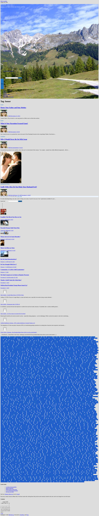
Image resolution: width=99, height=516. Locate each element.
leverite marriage (75, 418)
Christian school (56, 365)
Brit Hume (77, 357)
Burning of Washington (33, 358)
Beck (75, 352)
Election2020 (65, 385)
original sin (82, 434)
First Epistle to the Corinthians (55, 394)
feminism (7, 392)
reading (77, 446)
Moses (44, 428)
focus (96, 394)
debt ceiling (22, 378)
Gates (17, 399)
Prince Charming (63, 442)
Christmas (36, 366)
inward (33, 412)
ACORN (93, 338)
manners (39, 422)
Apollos (5, 346)
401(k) (55, 337)
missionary (12, 427)
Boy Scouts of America (32, 357)
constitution (58, 372)
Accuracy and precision (82, 338)
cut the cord (21, 377)
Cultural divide (73, 375)
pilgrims (17, 439)
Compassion (17, 371)
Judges (63, 414)
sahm (67, 452)
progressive (38, 444)
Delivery (2, 379)
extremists (32, 390)
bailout (25, 351)
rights (81, 450)
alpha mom (19, 341)
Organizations (77, 434)
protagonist (80, 444)
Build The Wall (4, 358)
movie (69, 428)
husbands (27, 408)
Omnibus (19, 434)
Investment (29, 412)
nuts (30, 433)
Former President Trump (52, 395)
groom (9, 403)
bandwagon (51, 351)
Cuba (55, 375)
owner (28, 435)
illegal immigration (87, 408)
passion (89, 435)
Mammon (25, 422)
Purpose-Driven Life (58, 445)
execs (2, 390)
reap (11, 447)
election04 (29, 385)
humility (2, 408)
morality (15, 428)
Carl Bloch (89, 360)
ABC (90, 337)
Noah (69, 431)
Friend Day (95, 396)
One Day (39, 434)
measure (94, 423)
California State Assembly (87, 358)
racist (12, 446)
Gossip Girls (93, 401)
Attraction (87, 349)
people (94, 436)
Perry (6, 438)
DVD (74, 383)
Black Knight (72, 355)
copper (32, 373)
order (66, 434)
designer (16, 380)
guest (30, 403)
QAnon (68, 445)
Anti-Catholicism (35, 345)
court (5, 374)
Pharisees (47, 438)
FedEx (69, 391)
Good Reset (43, 401)
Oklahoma (85, 433)
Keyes (34, 416)
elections (81, 385)
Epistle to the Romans (56, 388)
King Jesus (90, 416)
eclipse (18, 384)
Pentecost (85, 436)
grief (7, 403)
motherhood (58, 428)
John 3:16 (79, 413)
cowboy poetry (29, 374)
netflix (43, 430)
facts (49, 390)
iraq (39, 412)
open (52, 434)
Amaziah (32, 341)
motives (66, 428)
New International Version (66, 430)
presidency (81, 441)
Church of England (20, 367)
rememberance (8, 448)
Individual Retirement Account (82, 410)
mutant (33, 429)
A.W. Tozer (85, 337)
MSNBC (82, 428)
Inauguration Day (48, 410)
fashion (12, 391)
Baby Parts (81, 350)
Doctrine (43, 382)
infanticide (8, 411)
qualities (77, 445)
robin (8, 451)
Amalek (28, 341)
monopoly (90, 427)
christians (32, 366)
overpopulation (16, 435)
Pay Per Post (43, 436)
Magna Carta (9, 422)
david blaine (77, 377)
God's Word (78, 400)
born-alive (19, 357)
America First (74, 341)
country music (87, 373)
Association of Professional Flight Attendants (17, 349)
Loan (6, 420)
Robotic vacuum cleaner (15, 451)
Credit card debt (72, 374)
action (2, 339)
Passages (85, 435)
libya (25, 419)
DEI (85, 378)
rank (41, 446)
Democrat (22, 379)
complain (22, 371)
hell (55, 405)
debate (5, 378)
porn (58, 440)
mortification (40, 428)
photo (76, 438)
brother (84, 357)
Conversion (26, 373)
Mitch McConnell (24, 427)
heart (26, 405)
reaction (67, 446)
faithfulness (66, 390)
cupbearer (3, 377)
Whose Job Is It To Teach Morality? (10, 236)
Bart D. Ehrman (14, 352)
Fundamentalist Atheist (44, 397)
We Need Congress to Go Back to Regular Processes (15, 275)
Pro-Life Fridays (6, 444)
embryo (27, 386)
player (68, 439)
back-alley (20, 351)
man (29, 422)
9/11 (68, 337)
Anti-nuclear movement (60, 345)
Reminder (20, 448)
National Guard (84, 429)
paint (33, 435)
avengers (30, 350)
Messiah (2, 425)
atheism (33, 349)
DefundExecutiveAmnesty (73, 378)
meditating (9, 424)
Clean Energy (85, 367)
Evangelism (65, 389)
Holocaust (50, 406)
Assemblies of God (80, 347)
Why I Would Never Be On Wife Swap (14, 139)
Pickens (7, 439)
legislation (37, 418)
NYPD (33, 433)
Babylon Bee (86, 350)
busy (46, 358)
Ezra (42, 390)
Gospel (69, 401)
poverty (86, 440)
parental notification (64, 435)
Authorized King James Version (19, 350)
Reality (87, 446)
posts (83, 440)
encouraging (64, 386)
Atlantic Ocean (44, 349)
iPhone (36, 412)
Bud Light (91, 357)
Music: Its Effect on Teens (8, 248)
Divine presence (18, 382)
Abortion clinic (30, 338)
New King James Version (83, 430)
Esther (15, 389)
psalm (24, 445)
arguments (3, 347)
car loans (74, 360)
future (70, 397)
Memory (59, 424)
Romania (36, 451)
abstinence (51, 338)
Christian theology (64, 365)
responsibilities (94, 448)
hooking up (21, 407)
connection (15, 372)
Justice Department (81, 414)
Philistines (64, 438)
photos (85, 438)
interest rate (53, 411)
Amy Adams (21, 344)
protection (85, 444)
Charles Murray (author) (35, 362)
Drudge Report (57, 383)
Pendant (77, 436)
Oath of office (38, 433)
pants (52, 435)
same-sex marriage (90, 452)
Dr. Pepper (19, 383)
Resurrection (12, 450)
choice (24, 363)
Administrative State (42, 339)
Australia (6, 350)
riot (87, 450)
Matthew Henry (50, 423)
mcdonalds (76, 423)
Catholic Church (47, 361)
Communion (95, 369)
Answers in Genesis (8, 345)
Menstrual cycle (67, 424)
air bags (21, 340)
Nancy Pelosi (53, 429)
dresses (46, 383)
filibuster (45, 392)
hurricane (19, 408)
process (11, 444)
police (2, 440)
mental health (73, 424)
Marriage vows (83, 422)
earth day (80, 383)
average (34, 350)
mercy (93, 424)
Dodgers (64, 382)
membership (37, 424)
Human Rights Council (90, 407)
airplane (32, 340)
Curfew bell (7, 377)
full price (22, 397)
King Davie (72, 416)
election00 (24, 385)
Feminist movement (13, 392)
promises (50, 444)
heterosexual (65, 405)
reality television (6, 447)
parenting (70, 435)
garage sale (83, 397)
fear (36, 391)
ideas (62, 408)
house (49, 407)
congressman (90, 371)
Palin (40, 435)
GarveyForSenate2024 (5, 399)
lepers (49, 418)
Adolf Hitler (57, 339)
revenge (49, 450)
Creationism (51, 374)
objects (62, 433)
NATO (9, 430)
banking (55, 351)
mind (64, 425)
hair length (63, 403)
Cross (38, 375)
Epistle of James (26, 388)
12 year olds (12, 337)
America (69, 341)
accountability (74, 338)
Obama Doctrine (47, 433)
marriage (78, 422)
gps (28, 402)
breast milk (62, 357)
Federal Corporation (44, 391)
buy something (55, 358)
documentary (48, 382)
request (80, 448)
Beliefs (8, 354)
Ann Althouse (74, 344)
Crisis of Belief (9, 375)
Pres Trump (57, 441)
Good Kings (21, 401)
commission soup (45, 369)
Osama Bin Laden (89, 434)
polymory (28, 440)
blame (81, 355)
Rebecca (20, 447)
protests (93, 444)
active (8, 339)
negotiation (32, 430)
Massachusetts (27, 423)
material (32, 423)
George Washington (77, 399)
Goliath (4, 401)
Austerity (2, 350)
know (10, 417)
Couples (95, 373)
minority (86, 425)
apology (14, 346)
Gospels (88, 401)
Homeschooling (86, 406)
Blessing (85, 355)
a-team (81, 337)
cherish (69, 362)
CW (27, 377)
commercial (38, 369)
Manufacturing (45, 422)
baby (64, 350)
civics (41, 367)
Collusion (74, 368)
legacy (23, 418)
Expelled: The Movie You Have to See (11, 217)
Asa (51, 347)
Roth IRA (65, 451)
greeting (4, 403)
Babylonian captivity (94, 350)
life (28, 419)
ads (65, 339)
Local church (13, 420)
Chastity (54, 362)
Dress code (37, 383)
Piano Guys (3, 439)
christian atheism (78, 363)
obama (42, 433)
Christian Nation (41, 365)
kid (36, 416)
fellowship (74, 391)
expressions (27, 390)
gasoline (14, 399)
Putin (64, 445)
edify (79, 384)
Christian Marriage (26, 365)
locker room (22, 420)
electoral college (87, 385)
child (84, 362)
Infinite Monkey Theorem (20, 411)
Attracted (83, 349)
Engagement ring (83, 386)
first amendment (5, 394)
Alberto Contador (56, 340)
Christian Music (34, 365)
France (25, 396)
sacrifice (40, 452)
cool (30, 373)
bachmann (7, 351)
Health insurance (16, 405)
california (79, 358)
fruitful (18, 397)
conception (47, 371)
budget (94, 357)
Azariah (49, 350)
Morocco (31, 428)
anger (51, 344)
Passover (93, 435)
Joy (31, 414)
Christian (72, 363)
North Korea (9, 433)
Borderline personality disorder (10, 357)
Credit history (88, 374)
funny (68, 397)
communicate (82, 369)
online (42, 434)
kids (43, 416)
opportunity (61, 434)
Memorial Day (48, 424)
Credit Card (66, 374)
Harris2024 (71, 403)
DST (65, 383)
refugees (55, 447)
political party (6, 440)
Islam (56, 412)
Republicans (71, 448)
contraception (3, 373)
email (24, 386)
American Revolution (87, 343)
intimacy (94, 411)
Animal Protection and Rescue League (63, 344)
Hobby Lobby (19, 406)
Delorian (8, 379)
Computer (31, 371)
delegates (88, 378)
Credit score (93, 374)
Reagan (80, 446)
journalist (29, 414)
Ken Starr (14, 416)
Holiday (31, 406)
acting (96, 338)
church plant (27, 367)
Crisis (4, 375)
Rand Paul (38, 446)
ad (18, 339)
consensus (20, 372)
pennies (80, 436)
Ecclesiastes (3, 384)
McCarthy (72, 423)
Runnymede (89, 451)
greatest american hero (66, 402)
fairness (54, 390)
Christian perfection (49, 365)
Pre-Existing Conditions (17, 441)
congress (86, 371)
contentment (84, 372)
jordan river (11, 414)
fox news (22, 396)
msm (79, 428)
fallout (75, 390)
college (65, 368)
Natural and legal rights (19, 430)
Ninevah (60, 431)
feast (38, 391)
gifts (14, 400)
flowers (86, 394)
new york (17, 431)
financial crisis (69, 392)
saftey (64, 452)
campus (14, 360)
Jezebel (62, 413)
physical (93, 438)
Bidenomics (8, 355)
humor (5, 408)
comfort (81, 368)
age (12, 340)
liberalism (87, 418)
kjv (8, 417)
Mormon (19, 428)
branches (47, 357)
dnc (30, 382)
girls (22, 400)
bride (69, 357)
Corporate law (54, 373)
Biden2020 (94, 354)
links (78, 419)
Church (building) (77, 366)
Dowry (12, 383)
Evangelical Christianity (57, 389)
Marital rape (58, 422)
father (18, 391)
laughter (68, 417)
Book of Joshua (38, 356)
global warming (43, 400)
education (82, 384)
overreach (22, 435)
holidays (34, 406)
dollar (75, 382)
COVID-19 (22, 374)
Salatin (72, 452)
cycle (29, 377)
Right (73, 450)
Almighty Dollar (10, 341)
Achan (89, 338)
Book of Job (32, 356)
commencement (18, 369)
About (4, 20)
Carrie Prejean (12, 361)
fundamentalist (36, 397)
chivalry (18, 363)
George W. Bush (69, 399)
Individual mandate (71, 410)
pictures (11, 439)
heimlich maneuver (48, 405)
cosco (63, 373)
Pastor (96, 435)
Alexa (64, 340)
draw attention (25, 383)
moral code (11, 428)
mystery (40, 429)
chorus (30, 363)
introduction (20, 412)
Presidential (26, 442)
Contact (5, 40)
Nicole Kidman (52, 431)
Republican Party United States (62, 448)
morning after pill (25, 428)
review (52, 450)
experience (19, 390)
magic (5, 422)
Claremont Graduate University (69, 367)
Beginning (78, 352)
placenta (35, 439)
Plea (75, 439)
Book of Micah (45, 356)
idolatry (74, 408)
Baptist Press (79, 351)
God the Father (68, 400)
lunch (82, 420)
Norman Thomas (86, 431)
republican (53, 448)
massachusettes (20, 423)
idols (77, 408)
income (54, 410)
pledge (77, 439)
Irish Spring (42, 412)
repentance (39, 448)
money (70, 427)
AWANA (38, 350)
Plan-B (40, 439)
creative (56, 374)
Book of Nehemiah (53, 356)
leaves (14, 418)
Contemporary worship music (75, 372)
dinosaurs (45, 380)
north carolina (93, 431)
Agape (9, 340)
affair (85, 339)
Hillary (90, 405)
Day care (82, 377)
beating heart (61, 352)
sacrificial (45, 452)
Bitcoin (63, 355)
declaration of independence (45, 378)
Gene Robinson (41, 399)
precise (30, 441)
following (10, 395)
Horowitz (32, 407)
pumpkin (49, 445)
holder (24, 406)
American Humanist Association (61, 343)
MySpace (37, 429)
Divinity (24, 382)
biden (91, 354)
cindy (35, 367)
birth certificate (42, 355)
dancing (48, 377)
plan (38, 439)
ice (54, 408)
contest (88, 372)
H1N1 (48, 403)
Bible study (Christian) (60, 354)
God (63, 400)
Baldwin (40, 351)
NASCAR (68, 429)
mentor (78, 424)
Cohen (58, 368)
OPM (58, 434)
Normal (81, 431)
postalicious (79, 440)
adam (20, 339)
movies (72, 428)
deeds (53, 378)
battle (49, 352)
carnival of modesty (5, 361)
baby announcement (69, 350)
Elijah (6, 386)
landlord (22, 417)
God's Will (73, 400)
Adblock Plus (35, 339)
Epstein (62, 388)
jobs (73, 413)
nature (25, 430)
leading (2, 418)
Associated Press (4, 349)
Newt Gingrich (36, 431)
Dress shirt (42, 383)
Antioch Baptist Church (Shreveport (73, 345)
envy (7, 388)
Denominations (80, 379)
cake (76, 358)
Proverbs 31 (7, 445)
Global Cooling (36, 400)
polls (20, 440)
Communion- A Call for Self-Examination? (12, 269)
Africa (7, 340)
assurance (29, 349)
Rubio (68, 451)
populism (55, 440)
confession (67, 371)
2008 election (49, 337)
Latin (65, 417)
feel (71, 391)
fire (80, 392)
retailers (26, 450)
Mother (47, 428)
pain (31, 435)
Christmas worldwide (56, 366)
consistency (40, 372)
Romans (40, 451)
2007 (43, 337)
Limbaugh (68, 419)
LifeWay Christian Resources (46, 419)
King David (67, 416)
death (93, 377)
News (26, 431)
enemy (73, 386)
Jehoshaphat (6, 413)
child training (93, 362)
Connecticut (10, 372)
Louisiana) (67, 420)
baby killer (76, 350)
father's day (22, 391)
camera (96, 358)
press (35, 442)
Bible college (36, 354)
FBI (34, 391)
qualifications (72, 445)
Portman (67, 440)
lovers (77, 420)
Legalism (27, 418)
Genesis (52, 399)
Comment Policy (6, 50)
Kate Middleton (93, 414)
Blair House (77, 355)
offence (69, 433)
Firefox (89, 392)
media (2, 424)
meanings (90, 423)
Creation (40, 374)
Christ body (54, 363)
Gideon (9, 400)
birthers (59, 355)
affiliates (92, 339)
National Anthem (77, 429)
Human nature (82, 407)
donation (9, 383)
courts (8, 374)
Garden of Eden (89, 397)
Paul (30, 436)
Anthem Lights (20, 345)
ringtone (84, 450)
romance (32, 451)
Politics (15, 440)
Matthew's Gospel (58, 423)
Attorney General (77, 349)
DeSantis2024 (4, 380)
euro (36, 389)
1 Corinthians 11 (4, 337)
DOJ (73, 382)
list (83, 419)
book (21, 356)
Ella (22, 386)
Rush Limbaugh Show (10, 452)
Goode (47, 401)
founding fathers (82, 395)
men (62, 424)
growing (15, 403)
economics (26, 384)
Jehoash (2, 413)
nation (71, 429)
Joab (70, 413)
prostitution (75, 444)
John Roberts (90, 413)
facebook (45, 390)
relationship (64, 447)
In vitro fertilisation (36, 410)
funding (51, 397)
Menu (2, 83)
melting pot (29, 424)
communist (3, 371)
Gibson (6, 400)
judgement (59, 414)
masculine (5, 423)
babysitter (3, 351)
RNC (97, 450)
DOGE (70, 382)
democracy (17, 379)
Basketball (34, 352)
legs (47, 418)
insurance (39, 411)
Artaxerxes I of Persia (27, 347)
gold (1, 401)
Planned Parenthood (46, 439)
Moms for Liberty (56, 427)
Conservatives (35, 372)
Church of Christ (12, 367)
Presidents (31, 442)
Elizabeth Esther (17, 386)
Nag (46, 429)
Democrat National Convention (30, 379)
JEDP (95, 412)
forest (30, 395)
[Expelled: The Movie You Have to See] (3, 214)
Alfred (72, 340)
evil (77, 389)
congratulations (80, 371)
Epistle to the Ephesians (46, 388)
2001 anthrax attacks (37, 337)
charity (18, 362)
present (73, 441)
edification (75, 384)
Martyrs (95, 422)
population (50, 440)
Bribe (66, 357)
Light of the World (59, 419)
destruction (26, 380)
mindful (67, 425)
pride (46, 442)
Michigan (31, 425)
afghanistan (3, 340)
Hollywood (45, 406)
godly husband (89, 400)
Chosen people (35, 363)
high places (78, 405)
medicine (5, 424)
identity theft (69, 408)
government (10, 402)
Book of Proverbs (61, 356)
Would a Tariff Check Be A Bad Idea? (11, 280)
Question (81, 445)
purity (52, 445)
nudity (24, 433)
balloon (43, 351)
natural (12, 430)
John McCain (84, 413)
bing (32, 355)
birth (38, 355)
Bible (26, 354)
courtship (12, 374)
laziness (77, 417)
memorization (54, 424)
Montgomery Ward (5, 428)
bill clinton (20, 355)
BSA (87, 357)
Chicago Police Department (77, 362)
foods (15, 395)
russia (22, 452)
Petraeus (43, 438)
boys (41, 357)
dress (33, 383)
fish (72, 394)
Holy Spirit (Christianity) (65, 406)
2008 (45, 337)
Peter (33, 438)
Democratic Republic (61, 379)
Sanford (12, 453)
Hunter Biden (13, 408)
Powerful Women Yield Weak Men (10, 228)
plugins (89, 439)
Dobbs (33, 382)
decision (33, 378)
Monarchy (62, 427)
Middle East (45, 425)
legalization (32, 418)
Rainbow (26, 446)
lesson (55, 418)
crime (2, 375)
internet (74, 411)
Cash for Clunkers (26, 361)
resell (86, 448)
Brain (44, 357)
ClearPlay (95, 367)
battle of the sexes (54, 352)
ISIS (53, 412)
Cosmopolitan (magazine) (70, 373)
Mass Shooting (14, 423)
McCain (68, 423)
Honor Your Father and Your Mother (13, 107)
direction (54, 380)
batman (46, 352)
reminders (24, 448)
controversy (15, 373)
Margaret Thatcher (52, 422)
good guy (16, 401)
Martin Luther (90, 422)
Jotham (24, 414)
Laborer (18, 417)
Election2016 (59, 385)
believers (12, 354)
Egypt (92, 384)
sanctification (7, 453)
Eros (80, 388)
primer (58, 442)
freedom (48, 396)
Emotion (54, 386)
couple (91, 373)
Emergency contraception (39, 386)
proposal (66, 444)
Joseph (15, 414)
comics (87, 368)
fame (78, 390)
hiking (87, 405)
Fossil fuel (63, 395)
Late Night (61, 417)
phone (73, 438)
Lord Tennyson (52, 420)
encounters (58, 386)
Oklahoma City (90, 433)
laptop (37, 417)
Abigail (15, 338)
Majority (14, 422)
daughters (70, 377)
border (2, 357)
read (74, 446)
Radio (22, 446)
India (61, 410)
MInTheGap (3, 4)
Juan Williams (36, 414)
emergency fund (48, 386)
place (32, 439)
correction (59, 373)
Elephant (2, 386)
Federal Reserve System (62, 391)
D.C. (32, 377)
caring (86, 360)
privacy (84, 442)
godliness (83, 400)
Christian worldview (85, 365)
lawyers (73, 417)
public (30, 445)
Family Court (85, 390)
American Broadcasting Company (11, 343)
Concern (51, 371)
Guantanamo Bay (24, 403)
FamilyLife (6, 391)
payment (51, 436)
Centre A (85, 361)
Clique (30, 368)
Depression (91, 379)
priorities (73, 442)
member (33, 424)
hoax (15, 406)
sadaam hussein (50, 452)
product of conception (21, 444)
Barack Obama (90, 351)
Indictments (64, 410)
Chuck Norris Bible (65, 366)
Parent (58, 435)
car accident (69, 360)
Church (71, 366)
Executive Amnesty (7, 390)
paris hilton (80, 435)
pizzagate (28, 439)
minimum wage (72, 425)
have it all (89, 403)
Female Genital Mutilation (85, 391)
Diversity (10, 382)
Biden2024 (3, 355)
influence (32, 411)
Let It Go (63, 418)
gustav (43, 403)
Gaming (78, 397)
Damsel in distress (39, 377)
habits (51, 403)
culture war (90, 375)
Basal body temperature (23, 352)
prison (81, 442)
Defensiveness (57, 378)
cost (77, 373)
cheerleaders (61, 362)
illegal (81, 408)
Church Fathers (92, 366)
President (86, 441)
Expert (23, 390)
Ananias (35, 344)
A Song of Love (76, 337)
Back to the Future (13, 351)
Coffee (49, 368)
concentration (41, 371)
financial (64, 392)
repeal (35, 448)
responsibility (3, 450)
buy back (49, 358)
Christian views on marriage (75, 365)
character (15, 362)
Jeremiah (24, 413)
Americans (11, 344)
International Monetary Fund (67, 411)
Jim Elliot (67, 413)
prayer (10, 441)
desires (22, 380)
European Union (43, 389)
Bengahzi (16, 354)
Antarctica (15, 345)
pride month (50, 442)
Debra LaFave (15, 378)
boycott (38, 357)
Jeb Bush (92, 412)
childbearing (3, 363)
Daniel (51, 377)
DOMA (80, 382)
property (54, 444)
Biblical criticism (77, 354)
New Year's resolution (9, 431)
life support (32, 419)
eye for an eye (38, 390)
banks (59, 351)
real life (83, 446)
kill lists (47, 416)
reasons (17, 447)
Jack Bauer (66, 412)
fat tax (15, 391)
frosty (7, 397)
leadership (94, 417)
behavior (83, 352)
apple (57, 346)
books (74, 356)
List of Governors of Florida (90, 419)
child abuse (87, 362)
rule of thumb (75, 451)
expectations (14, 390)
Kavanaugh (3, 416)
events (71, 389)
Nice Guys (46, 431)
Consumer (63, 372)
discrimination (89, 380)
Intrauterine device (13, 412)
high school (83, 405)
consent (24, 372)
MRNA (76, 428)
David (73, 377)
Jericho (35, 413)
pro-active (88, 442)
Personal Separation (17, 438)
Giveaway (27, 400)
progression (33, 444)
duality (67, 383)
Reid (61, 447)
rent (27, 448)
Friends (2, 397)
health (6, 405)
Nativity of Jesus (4, 430)
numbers (27, 433)
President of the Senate (5, 442)
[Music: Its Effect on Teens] (2, 245)
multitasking (3, 429)
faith (57, 390)
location (17, 420)
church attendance (85, 366)
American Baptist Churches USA (84, 341)
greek (78, 402)
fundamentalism (29, 397)
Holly (42, 406)
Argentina (80, 346)
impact (12, 410)
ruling (79, 451)
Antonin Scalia (84, 345)
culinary (58, 375)
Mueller (86, 428)
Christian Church (85, 363)
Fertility (19, 392)
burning (26, 358)
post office (75, 440)
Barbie (9, 352)
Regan (58, 447)
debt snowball (28, 378)
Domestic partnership (87, 382)
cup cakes (95, 375)
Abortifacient (20, 338)
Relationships (70, 447)
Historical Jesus (7, 406)
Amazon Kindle (47, 341)
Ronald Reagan (59, 451)
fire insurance (84, 392)
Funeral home (56, 397)
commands (3, 369)
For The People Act (24, 395)
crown (43, 375)
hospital (39, 407)
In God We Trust (27, 410)
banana (46, 351)
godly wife (94, 400)
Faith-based (61, 390)
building (9, 358)
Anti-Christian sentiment (50, 345)
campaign (3, 360)
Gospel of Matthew (82, 401)
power (89, 440)
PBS (54, 436)
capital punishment (44, 360)
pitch (22, 439)
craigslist (36, 374)
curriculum (16, 377)
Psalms (27, 445)
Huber (69, 407)
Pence (69, 436)
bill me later (24, 355)
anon (96, 344)
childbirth (8, 363)
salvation (76, 452)
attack (60, 349)
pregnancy (34, 441)
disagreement (59, 380)
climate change (9, 368)
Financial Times (76, 392)
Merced (86, 424)
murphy (15, 429)
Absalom (47, 338)
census (69, 361)
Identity (65, 408)
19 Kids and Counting (26, 337)
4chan (58, 337)
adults (73, 339)
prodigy (15, 444)
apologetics (10, 346)
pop (33, 440)
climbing (15, 368)
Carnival (94, 360)
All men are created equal (81, 340)
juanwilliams (41, 414)
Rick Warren (65, 450)
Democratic (40, 379)
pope (36, 440)
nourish (13, 433)
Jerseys (38, 413)
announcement (91, 344)
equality (77, 388)
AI (19, 340)
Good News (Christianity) (35, 401)
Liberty (95, 418)
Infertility (13, 411)
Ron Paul (53, 451)
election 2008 (13, 385)
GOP (67, 401)
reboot (28, 447)
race (96, 445)
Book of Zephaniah (69, 356)
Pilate (14, 439)
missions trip (17, 427)
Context (92, 372)
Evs (84, 389)
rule (71, 451)
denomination (74, 379)
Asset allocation (88, 347)
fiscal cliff (64, 394)
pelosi (66, 436)
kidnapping (39, 416)
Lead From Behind (85, 417)
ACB (62, 338)
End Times (69, 386)
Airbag (28, 340)
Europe (38, 389)
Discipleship (78, 380)
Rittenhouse (90, 450)
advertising (77, 339)
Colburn (61, 368)
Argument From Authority (92, 346)
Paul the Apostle (34, 436)
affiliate (88, 339)
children (12, 363)
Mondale (66, 427)
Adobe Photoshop (51, 339)
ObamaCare (54, 433)
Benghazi (21, 354)
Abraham (43, 338)
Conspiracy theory (52, 372)
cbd (54, 361)
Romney (49, 451)
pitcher (24, 439)
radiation (15, 446)
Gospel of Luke (74, 401)
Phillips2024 (69, 438)
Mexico (11, 425)
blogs (6, 356)
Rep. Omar (31, 448)
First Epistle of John (35, 394)
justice (75, 414)
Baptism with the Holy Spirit (70, 351)
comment (24, 369)
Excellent (91, 389)
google (50, 401)
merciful (89, 424)
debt (19, 378)
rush (93, 451)
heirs (53, 405)
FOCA (93, 394)
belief (5, 354)
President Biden (91, 441)
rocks (21, 451)
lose (61, 420)
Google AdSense (56, 401)
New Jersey (75, 430)
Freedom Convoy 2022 (55, 396)
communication (89, 369)
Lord (41, 420)
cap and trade (37, 360)
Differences (37, 380)
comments (33, 369)
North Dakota (3, 433)
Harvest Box (80, 403)
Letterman (69, 418)
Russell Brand (18, 452)
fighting (41, 392)
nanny (57, 429)
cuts (25, 377)
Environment (3, 388)
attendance (67, 349)
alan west (41, 340)
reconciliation (40, 447)
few (31, 392)
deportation (86, 379)
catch (39, 361)
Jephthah (20, 413)
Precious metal (25, 441)
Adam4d (30, 339)
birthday (53, 355)
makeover (19, 422)
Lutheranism (88, 420)
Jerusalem (42, 413)
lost (63, 420)
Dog (67, 382)
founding (77, 395)
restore (7, 450)
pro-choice (92, 442)
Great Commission (57, 402)
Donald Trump (4, 383)
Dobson (36, 382)
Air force (25, 340)
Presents (77, 441)
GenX (64, 399)
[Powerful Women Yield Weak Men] (5, 225)
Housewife (57, 407)
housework (62, 407)
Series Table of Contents (8, 71)
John (76, 413)
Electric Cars (93, 385)
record (44, 447)
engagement (77, 386)
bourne (23, 357)
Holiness (38, 406)
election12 (43, 385)
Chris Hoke (41, 363)
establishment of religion (8, 389)
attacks (63, 349)
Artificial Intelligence (45, 347)
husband (22, 408)
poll (18, 440)
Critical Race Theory (27, 375)
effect (89, 384)
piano (96, 438)
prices (40, 442)
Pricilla (43, 442)
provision (21, 445)
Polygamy (24, 440)
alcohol (61, 340)
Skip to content (4, 1)
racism (9, 446)
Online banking (47, 434)
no (67, 431)
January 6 (82, 412)
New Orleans (92, 430)
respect (89, 448)
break (53, 357)
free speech (43, 396)
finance (57, 392)
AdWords (82, 339)
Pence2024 (72, 436)
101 (8, 337)
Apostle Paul (39, 346)
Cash (21, 361)
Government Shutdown (19, 402)
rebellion (24, 447)
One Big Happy (33, 434)
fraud (28, 396)
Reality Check (92, 446)
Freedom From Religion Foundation (68, 396)
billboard (29, 355)
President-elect (21, 442)
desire (19, 380)
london (30, 420)
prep (54, 441)
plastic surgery (58, 439)
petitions (39, 438)
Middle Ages (40, 425)
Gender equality (29, 399)
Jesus (46, 413)
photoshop (89, 438)
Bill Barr (15, 355)
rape (44, 446)
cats (52, 361)
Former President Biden (42, 395)
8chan (65, 337)
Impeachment (17, 410)
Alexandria (68, 340)
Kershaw (30, 416)
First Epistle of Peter (44, 394)
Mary (2, 423)
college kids (69, 368)
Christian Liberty (13, 365)
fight (38, 392)
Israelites (61, 412)
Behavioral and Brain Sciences (91, 352)
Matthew (39, 423)
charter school (49, 362)
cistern (38, 367)
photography (80, 438)
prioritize (77, 442)
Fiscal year (68, 394)
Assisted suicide (94, 347)
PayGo (47, 436)
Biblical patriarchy (85, 354)
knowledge (14, 417)
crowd (40, 375)
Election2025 (76, 385)
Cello (61, 361)
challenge (93, 361)
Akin (37, 340)
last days (57, 417)
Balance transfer (34, 351)
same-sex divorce (82, 452)
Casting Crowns (34, 361)
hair (60, 403)
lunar (80, 420)
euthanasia (50, 389)
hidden (74, 405)
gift (12, 400)
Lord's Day (58, 420)
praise (5, 441)
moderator (35, 427)
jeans (88, 412)
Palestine (37, 435)
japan (86, 412)
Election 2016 (19, 385)
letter (66, 418)
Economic (22, 384)
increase (57, 410)
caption (54, 360)
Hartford (75, 403)
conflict (71, 371)
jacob (70, 412)
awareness (45, 350)
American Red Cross (78, 343)
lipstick (80, 419)
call (94, 358)
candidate (29, 360)
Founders (73, 395)
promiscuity (45, 444)
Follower (5, 395)
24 (53, 337)
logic (26, 420)
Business (43, 358)
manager (31, 422)
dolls (78, 382)
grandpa (48, 402)
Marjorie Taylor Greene (67, 422)
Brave (50, 357)
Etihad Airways (31, 389)
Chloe (21, 363)
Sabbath (37, 452)
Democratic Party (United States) (50, 379)
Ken (7, 416)
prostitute (70, 444)
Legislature (41, 418)
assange (74, 347)
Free (31, 396)
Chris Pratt (46, 363)
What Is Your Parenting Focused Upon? (14, 123)
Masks (9, 423)
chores (27, 363)
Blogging (3, 356)
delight (95, 378)
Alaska (44, 340)
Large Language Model (50, 417)
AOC (89, 345)
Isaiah (51, 412)
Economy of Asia (37, 384)
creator (59, 374)
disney (93, 380)
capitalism (50, 360)
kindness (60, 416)
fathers (26, 391)
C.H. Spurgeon (67, 358)
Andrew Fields (40, 344)
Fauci (32, 391)
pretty (37, 442)
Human (77, 407)
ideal (60, 408)
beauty (65, 352)
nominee (77, 431)
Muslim (29, 429)
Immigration (3, 410)
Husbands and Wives (5, 184)
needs (28, 430)
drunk (62, 383)
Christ (50, 363)
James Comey (77, 412)
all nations (89, 340)
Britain (81, 357)
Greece (72, 402)
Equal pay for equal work (69, 388)
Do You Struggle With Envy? (9, 264)
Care (83, 360)
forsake (59, 395)
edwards (86, 384)
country (82, 373)
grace (31, 402)
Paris (77, 435)
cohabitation (54, 368)
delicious (92, 378)
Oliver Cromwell (8, 434)
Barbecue (5, 352)
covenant (16, 374)
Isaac (48, 412)
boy (25, 357)
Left (16, 418)
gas (11, 399)
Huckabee (73, 407)
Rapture (46, 446)
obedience (59, 433)
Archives (5, 30)
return (41, 450)
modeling (30, 427)
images (92, 408)
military (61, 425)
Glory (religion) (56, 400)
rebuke (31, 447)
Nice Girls (41, 431)
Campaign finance (9, 360)
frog (5, 397)
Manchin (36, 422)
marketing (74, 422)
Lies (27, 419)
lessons (58, 418)
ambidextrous (54, 341)
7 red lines (62, 337)
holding (27, 406)
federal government (53, 391)
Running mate (84, 451)
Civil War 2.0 (60, 367)
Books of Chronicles (80, 356)
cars (16, 361)
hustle (39, 408)
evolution (81, 389)
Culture (78, 375)
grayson (51, 402)
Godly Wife (19, 196)
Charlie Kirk (43, 362)
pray (8, 441)
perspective (24, 438)
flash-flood (75, 394)
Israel (58, 412)
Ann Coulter (80, 344)
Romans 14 (44, 451)
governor (26, 402)
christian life (19, 365)
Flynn (91, 394)
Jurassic (70, 414)
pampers (49, 435)
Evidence (75, 389)
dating (62, 377)
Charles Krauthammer (25, 362)
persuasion (29, 438)
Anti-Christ (42, 345)
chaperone (11, 362)
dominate (94, 382)
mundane (8, 429)
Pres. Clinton (63, 441)
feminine (93, 391)
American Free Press (49, 343)
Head (93, 403)
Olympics (15, 434)
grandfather (43, 402)
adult (67, 339)
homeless (75, 406)
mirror (93, 425)
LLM (4, 420)
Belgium (2, 354)
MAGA (2, 422)
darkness (58, 377)
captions (65, 360)
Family (2, 104)
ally (6, 341)
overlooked (10, 435)
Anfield (44, 344)
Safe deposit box (59, 452)
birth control (48, 355)
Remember (3, 448)
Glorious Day (50, 400)
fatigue (29, 391)
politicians (11, 440)
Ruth (34, 452)
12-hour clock (18, 337)
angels (48, 344)
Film (48, 392)
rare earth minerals (52, 446)
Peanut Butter (58, 436)
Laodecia (34, 417)
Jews (60, 413)
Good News (26, 401)
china (15, 363)
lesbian (52, 418)
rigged (70, 450)
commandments (92, 368)
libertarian (92, 418)
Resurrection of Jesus (19, 450)
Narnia (60, 429)
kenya (24, 416)
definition (66, 378)
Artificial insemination (36, 347)
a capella (71, 337)
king (63, 416)
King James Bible (84, 416)
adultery (70, 339)
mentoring (82, 424)
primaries (55, 442)
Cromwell (34, 375)
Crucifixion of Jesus (49, 375)
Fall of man (71, 390)
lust (84, 420)
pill (20, 439)
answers (2, 345)
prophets (62, 444)
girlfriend (19, 400)
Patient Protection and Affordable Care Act (20, 436)
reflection (51, 447)
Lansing (29, 417)
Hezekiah (70, 405)
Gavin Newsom (22, 399)
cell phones (57, 361)
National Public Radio (92, 429)
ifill (79, 408)
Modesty (43, 427)
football (18, 395)
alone (15, 341)
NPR (21, 433)
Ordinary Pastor (70, 434)
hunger (8, 408)
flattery (79, 394)
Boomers (95, 356)
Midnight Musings (56, 425)
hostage (42, 407)
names (48, 429)
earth (77, 383)
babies (61, 350)
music (18, 429)
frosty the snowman (13, 397)
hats (86, 403)
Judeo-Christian (50, 414)
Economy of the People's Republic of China (50, 384)
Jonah (7, 414)
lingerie (75, 419)
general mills (47, 399)
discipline (83, 380)
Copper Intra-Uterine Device (40, 373)
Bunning (19, 358)
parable (55, 435)
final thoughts (52, 392)
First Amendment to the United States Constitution (20, 394)
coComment (45, 368)
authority (11, 350)
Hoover (25, 407)
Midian (50, 425)
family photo (91, 390)
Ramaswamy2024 (32, 446)
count (79, 373)
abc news (93, 337)
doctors (39, 382)
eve (68, 389)
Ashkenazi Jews (64, 347)
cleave (2, 368)
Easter (88, 383)
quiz (89, 445)
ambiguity (59, 341)
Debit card (9, 378)
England (89, 386)
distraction (3, 382)
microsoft (35, 425)
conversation (21, 373)
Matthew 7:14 (44, 423)
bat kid (38, 352)
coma (78, 368)
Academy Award (57, 338)
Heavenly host (34, 405)
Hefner (38, 405)
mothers (62, 428)
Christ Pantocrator (61, 363)
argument (84, 346)
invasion (25, 412)
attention (71, 349)
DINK (41, 380)
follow (2, 395)
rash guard (59, 446)
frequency (90, 396)
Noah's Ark (73, 431)
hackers (54, 403)
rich (62, 450)
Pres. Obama (69, 441)
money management (76, 427)
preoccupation (50, 441)
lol (27, 420)
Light (54, 419)
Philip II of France (53, 438)
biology (35, 355)
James (72, 412)
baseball (30, 352)
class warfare (79, 367)
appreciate (61, 346)
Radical (19, 446)
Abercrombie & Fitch (9, 338)
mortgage (35, 428)
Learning (11, 418)
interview (90, 411)
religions (89, 447)
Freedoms (86, 396)
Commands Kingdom (10, 369)
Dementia (12, 379)
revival (55, 450)
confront (75, 371)
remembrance (15, 448)
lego (45, 418)
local (9, 420)
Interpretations (80, 411)
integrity (43, 411)
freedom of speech (80, 396)
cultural (62, 375)
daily (34, 377)
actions (4, 339)
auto (27, 350)
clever (5, 368)
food (13, 395)
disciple (69, 380)
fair (52, 390)
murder (11, 429)
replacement (43, 448)
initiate (35, 411)
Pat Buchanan (3, 436)
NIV (63, 431)
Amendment (64, 341)
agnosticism (15, 340)
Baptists (84, 351)
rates (62, 446)
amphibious (16, 344)
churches (32, 367)
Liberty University (19, 419)
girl (16, 400)
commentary (28, 369)
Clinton (18, 368)
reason (13, 447)
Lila (64, 419)
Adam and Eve (25, 339)
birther (56, 355)
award (41, 350)
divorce (27, 382)
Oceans (66, 433)
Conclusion (55, 371)
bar (86, 351)
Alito (75, 340)
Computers (36, 371)
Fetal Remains (24, 392)
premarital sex (44, 441)
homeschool (79, 406)
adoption (62, 339)
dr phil (15, 383)
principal (69, 442)
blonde (8, 356)
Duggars (71, 383)
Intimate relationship (5, 412)
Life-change (37, 419)
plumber (93, 439)
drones (52, 383)
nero (41, 430)
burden (23, 358)
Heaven (28, 405)
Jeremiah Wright (30, 413)
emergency (31, 386)
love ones (73, 420)
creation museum (45, 374)
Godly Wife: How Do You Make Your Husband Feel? (19, 187)
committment (70, 369)
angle (53, 344)
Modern (39, 427)
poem (96, 439)
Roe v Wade (25, 451)
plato (62, 439)
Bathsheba (42, 352)
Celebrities (3, 136)
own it (25, 435)
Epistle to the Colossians (35, 388)
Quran (94, 445)
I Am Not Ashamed (45, 408)
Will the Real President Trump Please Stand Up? (14, 285)
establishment (87, 388)
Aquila (64, 346)
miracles (90, 425)
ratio (64, 446)
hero (61, 405)
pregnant (39, 441)
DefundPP (82, 378)
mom (46, 427)
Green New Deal (89, 402)
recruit (47, 447)
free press (39, 396)
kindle (56, 416)
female (78, 391)
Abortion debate (37, 338)
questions (86, 445)
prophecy (58, 444)
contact (67, 372)
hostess (45, 407)
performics (3, 438)
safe (55, 452)
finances (60, 392)
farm (9, 391)
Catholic (42, 361)
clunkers (40, 368)
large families (41, 417)
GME (61, 400)
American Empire (22, 343)
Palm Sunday (44, 435)
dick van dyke (32, 380)
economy (31, 384)
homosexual (3, 407)
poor (31, 440)
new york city (22, 431)
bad (23, 351)
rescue (83, 448)
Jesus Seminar (56, 413)
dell (5, 379)
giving (31, 400)
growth (19, 403)
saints (69, 452)
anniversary (85, 344)
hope (29, 407)
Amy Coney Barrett (28, 344)
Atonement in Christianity (53, 349)
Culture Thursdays (84, 375)
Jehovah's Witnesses (14, 413)
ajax (35, 340)
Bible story (52, 354)
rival (94, 450)
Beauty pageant (70, 352)
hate (84, 403)
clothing (37, 368)
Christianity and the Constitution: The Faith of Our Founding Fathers (15, 366)
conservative (28, 372)
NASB (63, 429)
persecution (10, 438)
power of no (94, 440)
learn (7, 418)
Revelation (45, 450)
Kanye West (87, 414)
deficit (62, 378)
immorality (8, 410)
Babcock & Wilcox (56, 350)
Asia (69, 347)
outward (6, 435)
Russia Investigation (28, 452)
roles (29, 451)
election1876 (53, 385)
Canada (18, 360)
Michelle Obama (25, 425)
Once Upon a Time (25, 434)
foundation (68, 395)
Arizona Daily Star (9, 347)
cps (33, 374)
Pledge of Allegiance (83, 439)
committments (76, 369)
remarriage (94, 447)
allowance (3, 341)
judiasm (66, 414)
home (72, 406)
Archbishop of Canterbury (71, 346)
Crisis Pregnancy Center (18, 375)
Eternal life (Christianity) (22, 389)
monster (94, 427)
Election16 (47, 385)
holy (54, 406)
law (71, 417)
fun (25, 397)
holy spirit (57, 406)
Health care (9, 405)
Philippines (59, 438)
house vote (52, 407)
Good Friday (11, 401)
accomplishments (67, 338)
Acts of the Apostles (13, 339)
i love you (52, 408)
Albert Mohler (49, 340)
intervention (85, 411)
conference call (61, 371)
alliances (94, 340)
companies (7, 371)
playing (72, 439)
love (70, 420)
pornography (62, 440)
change (6, 362)
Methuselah (6, 425)
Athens (39, 349)
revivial (59, 450)
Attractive (92, 349)
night (57, 431)
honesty (14, 407)
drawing (30, 383)
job (71, 413)
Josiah (22, 414)
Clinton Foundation (24, 368)
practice (2, 441)
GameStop (74, 397)
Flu (88, 394)
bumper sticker (14, 358)
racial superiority (4, 446)
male (22, 422)
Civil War (54, 367)
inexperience (3, 411)
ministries (82, 425)
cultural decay (67, 375)
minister (78, 425)
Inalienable (42, 410)
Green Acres (82, 402)
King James (77, 416)
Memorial (43, 424)
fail (50, 390)
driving (49, 383)
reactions (71, 446)
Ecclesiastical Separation (11, 384)
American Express (30, 343)
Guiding (33, 403)
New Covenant (57, 430)
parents (74, 435)
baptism (62, 351)
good (7, 401)
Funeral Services (62, 397)
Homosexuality (9, 407)
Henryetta (58, 405)
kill (45, 416)
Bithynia (67, 355)
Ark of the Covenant (17, 347)
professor (28, 444)
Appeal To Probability (46, 346)
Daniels (55, 377)
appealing (54, 346)
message (96, 424)
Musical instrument (24, 429)
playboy (65, 439)
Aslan (71, 347)
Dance (45, 377)
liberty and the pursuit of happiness (8, 419)
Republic (49, 448)
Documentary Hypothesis (56, 382)
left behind (20, 418)
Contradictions (10, 373)
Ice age (57, 408)
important (22, 410)
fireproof (96, 392)
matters (35, 423)
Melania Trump (23, 424)
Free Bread (34, 396)
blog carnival (92, 355)
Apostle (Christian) (20, 346)
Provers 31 (12, 445)
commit (50, 369)
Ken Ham (10, 416)
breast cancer (57, 357)
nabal (44, 429)
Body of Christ (16, 356)
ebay (94, 383)
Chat (57, 362)
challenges (3, 362)
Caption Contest (59, 360)
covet (19, 374)
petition (35, 438)
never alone (51, 430)
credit (62, 374)
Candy (32, 360)
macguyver (93, 420)
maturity (64, 423)
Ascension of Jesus (56, 347)
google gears (62, 401)
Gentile (61, 399)
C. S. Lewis (60, 358)
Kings (5, 417)
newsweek (30, 431)
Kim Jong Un (52, 416)
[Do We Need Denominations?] (4, 256)
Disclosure (5, 60)
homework (92, 406)
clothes (33, 368)
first (1, 394)
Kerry (27, 416)
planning (53, 439)
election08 (33, 385)
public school (44, 445)
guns (40, 403)
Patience (8, 436)
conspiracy (45, 372)
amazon (42, 341)
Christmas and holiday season (45, 366)
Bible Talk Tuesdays (69, 354)
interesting (58, 411)
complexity (26, 371)
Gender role (35, 399)
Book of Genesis (25, 356)
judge (55, 414)
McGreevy (81, 423)
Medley (13, 424)
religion (75, 447)
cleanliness (90, 367)
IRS (46, 412)
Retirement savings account (34, 450)
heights (41, 405)
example (86, 389)
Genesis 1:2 (56, 399)
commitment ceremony (62, 369)
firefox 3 (92, 392)
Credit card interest (80, 374)
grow (12, 403)
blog (88, 355)
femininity (3, 392)
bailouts (29, 351)
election (8, 385)
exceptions (95, 389)
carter (18, 361)
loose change (37, 420)
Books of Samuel (89, 356)
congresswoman (4, 372)
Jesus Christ (49, 413)
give (24, 400)
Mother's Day (52, 428)
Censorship (65, 361)
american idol (71, 343)
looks (33, 420)
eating (91, 383)
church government (5, 367)
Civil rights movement (47, 367)
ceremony (89, 361)
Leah (5, 418)
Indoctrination (92, 410)
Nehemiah (37, 430)
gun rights (37, 403)
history (12, 406)
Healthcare (22, 405)
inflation (28, 411)
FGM (33, 392)
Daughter (66, 377)
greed (76, 402)
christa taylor (67, 363)
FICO (36, 392)
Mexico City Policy (17, 425)
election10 (38, 385)
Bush (40, 358)
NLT (65, 431)
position (70, 440)
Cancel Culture (23, 360)
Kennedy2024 (20, 416)
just (72, 414)
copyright (49, 373)
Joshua (18, 414)
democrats (68, 379)
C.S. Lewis (72, 358)
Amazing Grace (37, 341)
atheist (36, 349)
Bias (24, 354)
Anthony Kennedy (28, 345)
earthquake (84, 383)
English (93, 386)
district (6, 382)
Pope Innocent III (40, 440)
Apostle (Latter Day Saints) (30, 346)
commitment (55, 369)
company (12, 371)
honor (17, 407)
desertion (9, 380)
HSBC (66, 407)
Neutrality (47, 430)
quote (91, 445)
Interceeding (48, 411)
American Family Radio (39, 343)
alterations (24, 341)
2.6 (31, 337)
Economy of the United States (66, 384)
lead (80, 417)
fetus (29, 392)
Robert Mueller (4, 451)
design (12, 380)
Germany (3, 400)
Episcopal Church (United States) (16, 388)
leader (90, 417)
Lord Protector (45, 420)
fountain (88, 395)
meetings (17, 424)
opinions (55, 434)
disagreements (65, 380)
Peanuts (63, 436)
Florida (82, 394)
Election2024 (70, 385)
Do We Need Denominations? (9, 259)
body (12, 356)
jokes (5, 414)
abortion (25, 338)
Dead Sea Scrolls (88, 377)
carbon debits (79, 360)
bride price (72, 357)
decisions (37, 378)
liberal (83, 418)
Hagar (57, 403)
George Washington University (88, 399)
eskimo (82, 388)
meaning (86, 423)
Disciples (74, 380)
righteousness (77, 450)
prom (42, 444)
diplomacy (49, 380)
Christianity (92, 365)
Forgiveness (34, 395)
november (18, 433)
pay (39, 436)
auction (95, 349)
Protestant (89, 444)
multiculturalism (91, 428)
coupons (2, 374)
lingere (71, 419)
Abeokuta (3, 338)
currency (12, 377)
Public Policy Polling (36, 445)
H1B (46, 403)
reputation (77, 448)
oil (81, 433)
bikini (12, 355)
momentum (49, 427)
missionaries (7, 427)
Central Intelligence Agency (77, 361)
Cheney (65, 362)
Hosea (35, 407)
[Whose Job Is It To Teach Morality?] (5, 234)
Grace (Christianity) (36, 402)
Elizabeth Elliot (10, 386)
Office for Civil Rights (76, 433)
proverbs (2, 445)
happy (67, 403)
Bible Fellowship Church (44, 354)
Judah (46, 414)
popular (46, 440)
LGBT (80, 418)
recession (35, 447)
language (26, 417)
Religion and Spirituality (82, 447)
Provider (16, 445)
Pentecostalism (90, 436)
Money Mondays (84, 427)
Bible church (30, 354)
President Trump (14, 442)
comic (84, 368)
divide (13, 382)
